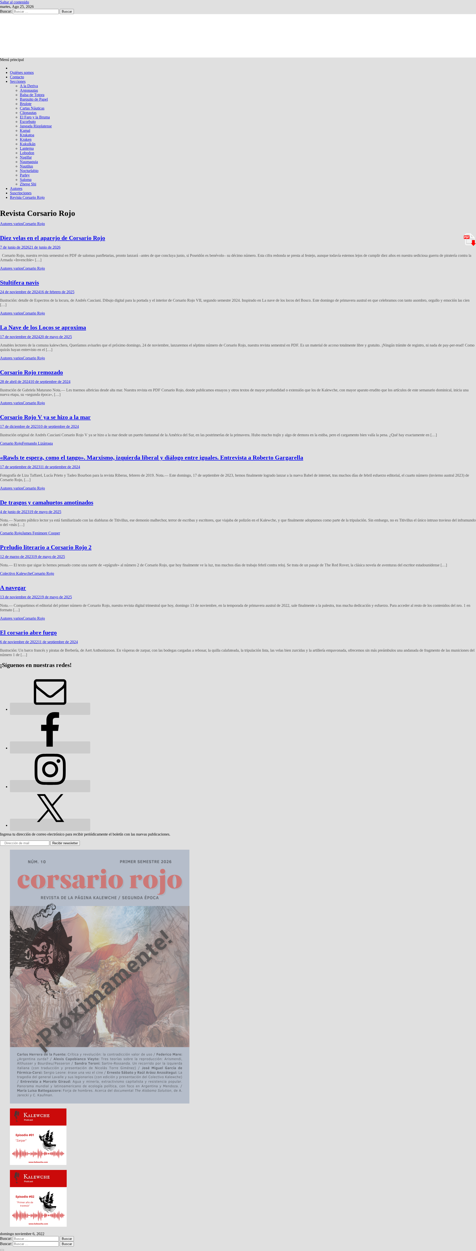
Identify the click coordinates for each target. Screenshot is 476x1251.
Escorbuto (28, 121)
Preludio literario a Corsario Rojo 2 (45, 547)
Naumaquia (29, 162)
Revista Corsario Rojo (27, 197)
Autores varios (11, 224)
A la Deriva (29, 86)
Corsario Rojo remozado (31, 372)
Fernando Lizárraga (37, 443)
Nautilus (26, 166)
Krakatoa (27, 135)
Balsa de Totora (32, 95)
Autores (16, 188)
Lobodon (27, 153)
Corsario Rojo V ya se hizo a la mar (45, 417)
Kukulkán (27, 144)
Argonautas (29, 90)
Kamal (25, 130)
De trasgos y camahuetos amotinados (46, 502)
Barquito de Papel (34, 99)
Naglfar (26, 157)
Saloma (25, 179)
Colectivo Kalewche (16, 573)
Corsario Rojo (34, 224)
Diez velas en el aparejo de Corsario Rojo (52, 238)
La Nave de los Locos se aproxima (43, 327)
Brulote (25, 104)
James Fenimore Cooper (41, 533)
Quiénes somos (22, 72)
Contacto (17, 77)
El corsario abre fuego (28, 632)
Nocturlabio (29, 171)
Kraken (25, 139)
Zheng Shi (28, 184)
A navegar (13, 587)
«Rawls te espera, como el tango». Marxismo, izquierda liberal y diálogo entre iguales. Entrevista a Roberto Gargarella (151, 457)
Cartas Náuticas (32, 108)
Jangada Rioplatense (36, 126)
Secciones (18, 81)
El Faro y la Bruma (35, 117)
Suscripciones (20, 193)
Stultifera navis (19, 282)
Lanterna (27, 148)
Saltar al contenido (14, 2)
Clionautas (28, 113)
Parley (25, 175)
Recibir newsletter (65, 843)
